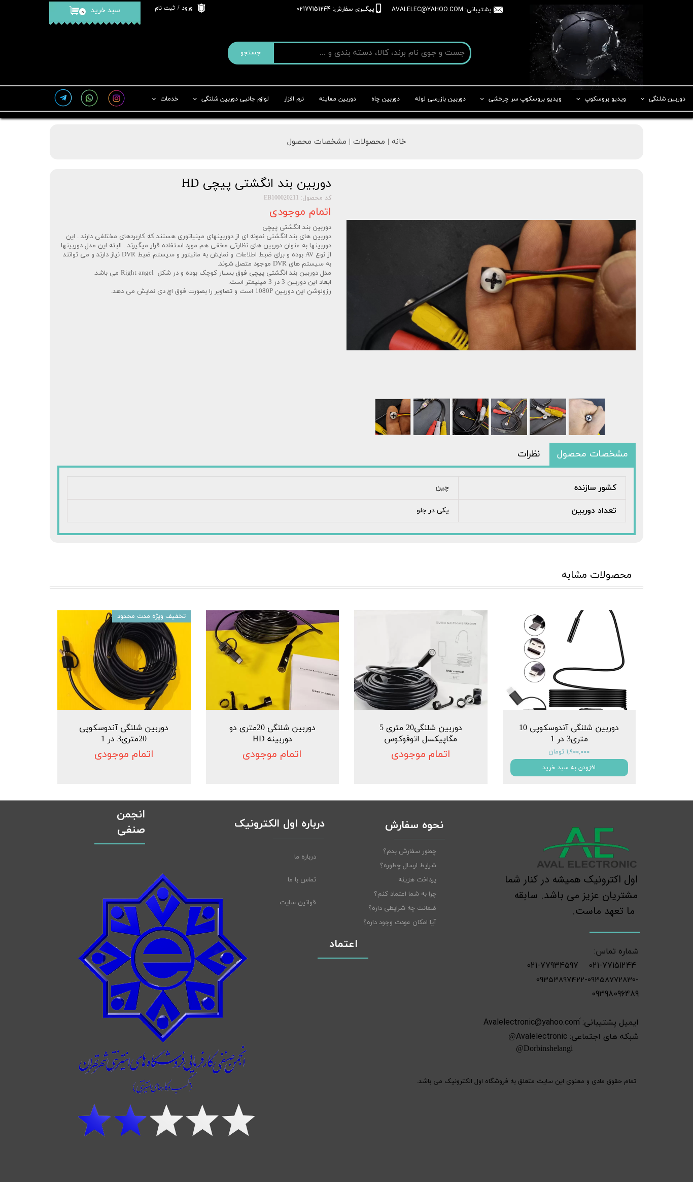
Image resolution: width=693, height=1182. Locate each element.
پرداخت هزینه (417, 879)
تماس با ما (302, 879)
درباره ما (305, 857)
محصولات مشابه (597, 575)
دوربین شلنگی (667, 99)
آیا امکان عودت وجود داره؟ (399, 922)
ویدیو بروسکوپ (605, 99)
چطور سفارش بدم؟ (409, 851)
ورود (187, 8)
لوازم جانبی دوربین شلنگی (235, 99)
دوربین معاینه (337, 99)
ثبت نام (165, 8)
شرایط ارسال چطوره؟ (408, 865)
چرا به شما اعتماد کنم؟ (405, 894)
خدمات (169, 99)
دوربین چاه (385, 99)
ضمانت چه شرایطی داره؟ (402, 908)
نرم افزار (294, 99)
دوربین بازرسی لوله (440, 99)
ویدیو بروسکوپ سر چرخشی (525, 99)
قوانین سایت (298, 902)
